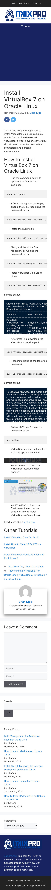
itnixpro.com (10, 856)
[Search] (8, 713)
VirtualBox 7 (25, 575)
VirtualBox (29, 522)
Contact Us (36, 3)
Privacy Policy (23, 3)
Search (8, 701)
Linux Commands (34, 566)
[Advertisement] (25, 55)
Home (12, 3)
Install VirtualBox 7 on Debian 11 (21, 537)
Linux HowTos (15, 566)
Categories (10, 820)
